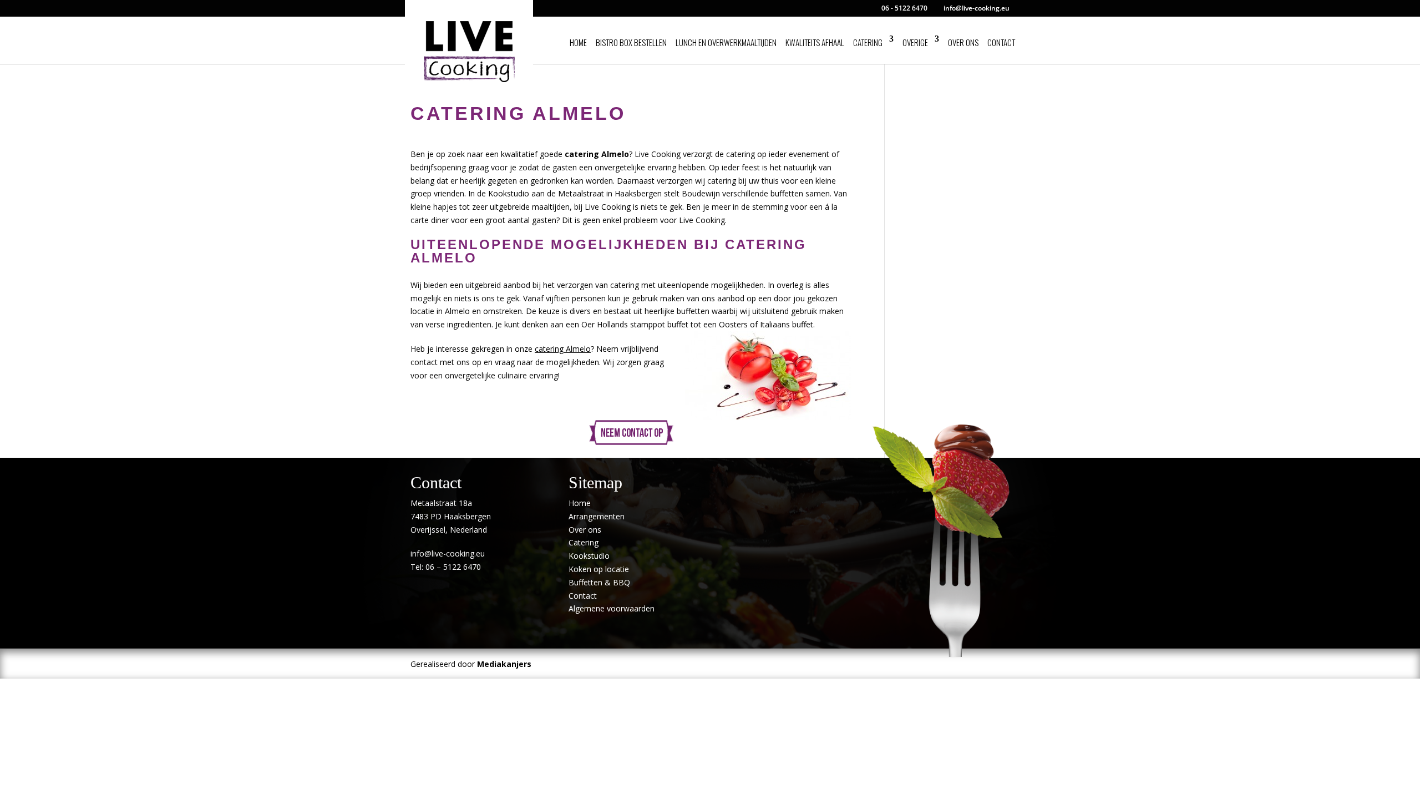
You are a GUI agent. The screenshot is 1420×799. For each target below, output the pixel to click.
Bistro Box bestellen (631, 42)
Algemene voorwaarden (612, 608)
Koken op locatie (599, 569)
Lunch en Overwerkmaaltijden (726, 42)
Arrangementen (597, 516)
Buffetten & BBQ (599, 582)
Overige (915, 42)
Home (578, 42)
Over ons (963, 42)
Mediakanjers (504, 664)
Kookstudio (589, 555)
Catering (868, 42)
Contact (1001, 42)
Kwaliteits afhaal (814, 42)
